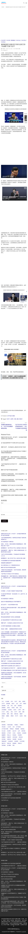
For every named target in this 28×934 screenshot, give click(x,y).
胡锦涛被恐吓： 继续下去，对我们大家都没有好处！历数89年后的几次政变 (13, 490)
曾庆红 (8, 707)
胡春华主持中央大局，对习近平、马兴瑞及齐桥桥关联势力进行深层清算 (13, 587)
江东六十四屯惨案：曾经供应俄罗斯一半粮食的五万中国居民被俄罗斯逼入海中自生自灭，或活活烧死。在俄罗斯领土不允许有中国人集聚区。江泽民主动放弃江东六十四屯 (13, 634)
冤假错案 (17, 728)
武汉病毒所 (4, 709)
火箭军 (11, 419)
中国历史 (3, 48)
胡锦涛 (3, 715)
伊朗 (20, 701)
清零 (23, 709)
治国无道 (9, 739)
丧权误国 (3, 724)
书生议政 (3, 726)
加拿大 (13, 703)
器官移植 (3, 705)
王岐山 (7, 711)
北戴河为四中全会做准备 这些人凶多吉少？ (11, 665)
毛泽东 (14, 709)
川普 (8, 705)
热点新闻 (20, 739)
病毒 (23, 711)
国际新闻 (3, 733)
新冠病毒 (20, 705)
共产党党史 (18, 726)
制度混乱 (22, 728)
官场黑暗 (20, 735)
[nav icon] (26, 3)
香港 (25, 715)
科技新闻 (16, 741)
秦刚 (18, 419)
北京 (17, 703)
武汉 (21, 707)
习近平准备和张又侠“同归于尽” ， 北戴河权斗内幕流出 (13, 668)
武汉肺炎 (10, 709)
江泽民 (19, 709)
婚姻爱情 (3, 735)
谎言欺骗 (3, 745)
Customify (24, 931)
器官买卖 (23, 730)
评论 (2, 503)
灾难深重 (14, 739)
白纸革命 (3, 713)
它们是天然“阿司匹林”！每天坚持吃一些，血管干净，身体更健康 (14, 594)
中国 (12, 701)
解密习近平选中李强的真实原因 (9, 469)
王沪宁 (15, 711)
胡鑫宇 (21, 713)
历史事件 (9, 730)
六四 (13, 726)
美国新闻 (14, 743)
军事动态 (12, 728)
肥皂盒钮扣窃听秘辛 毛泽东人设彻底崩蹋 (10, 617)
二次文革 (9, 726)
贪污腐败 (9, 745)
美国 (12, 713)
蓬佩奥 (7, 715)
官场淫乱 (14, 735)
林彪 (17, 707)
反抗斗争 (14, 730)
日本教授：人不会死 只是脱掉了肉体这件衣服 (11, 591)
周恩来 (24, 703)
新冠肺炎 (3, 707)
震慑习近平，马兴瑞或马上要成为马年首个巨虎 (13, 447)
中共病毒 (7, 701)
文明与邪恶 (15, 737)
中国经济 (21, 724)
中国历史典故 (10, 724)
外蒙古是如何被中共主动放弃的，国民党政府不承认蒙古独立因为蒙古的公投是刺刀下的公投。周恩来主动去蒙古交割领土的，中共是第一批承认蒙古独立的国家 (13, 641)
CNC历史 (23, 40)
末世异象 (3, 739)
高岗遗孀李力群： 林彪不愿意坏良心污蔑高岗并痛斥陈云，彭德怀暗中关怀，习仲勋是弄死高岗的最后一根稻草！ (14, 458)
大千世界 (9, 733)
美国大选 (16, 713)
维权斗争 (3, 743)
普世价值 (21, 737)
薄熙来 (12, 715)
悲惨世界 (9, 737)
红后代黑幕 (22, 741)
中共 (3, 701)
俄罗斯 (23, 701)
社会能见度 (10, 741)
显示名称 (3, 514)
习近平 (8, 419)
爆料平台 (17, 928)
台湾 (21, 703)
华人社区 (3, 730)
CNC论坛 (18, 40)
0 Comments (4, 50)
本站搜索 (3, 694)
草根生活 (20, 743)
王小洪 (3, 711)
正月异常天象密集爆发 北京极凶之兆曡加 (10, 626)
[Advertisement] (14, 26)
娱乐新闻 (24, 733)
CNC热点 (3, 42)
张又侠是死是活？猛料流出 (7, 598)
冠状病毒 (8, 703)
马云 (3, 718)
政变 (15, 705)
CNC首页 (3, 40)
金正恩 (21, 715)
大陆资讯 (19, 733)
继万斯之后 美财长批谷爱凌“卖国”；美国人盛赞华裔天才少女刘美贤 (13, 608)
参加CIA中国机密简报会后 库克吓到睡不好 (11, 601)
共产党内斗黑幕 (17, 48)
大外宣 (14, 733)
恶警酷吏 (3, 737)
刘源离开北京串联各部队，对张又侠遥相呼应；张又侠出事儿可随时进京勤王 (14, 474)
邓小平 (16, 715)
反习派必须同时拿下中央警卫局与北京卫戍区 (12, 442)
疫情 (20, 711)
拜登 (12, 705)
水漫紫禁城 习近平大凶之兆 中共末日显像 (12, 485)
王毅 (15, 419)
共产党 (3, 703)
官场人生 (9, 735)
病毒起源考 (4, 741)
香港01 (20, 419)
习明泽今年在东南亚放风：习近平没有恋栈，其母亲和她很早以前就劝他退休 (14, 480)
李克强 (13, 707)
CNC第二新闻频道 (10, 40)
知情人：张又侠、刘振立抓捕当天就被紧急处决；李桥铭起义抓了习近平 (13, 613)
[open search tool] (23, 3)
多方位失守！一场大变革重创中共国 (9, 604)
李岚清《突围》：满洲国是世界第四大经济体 (11, 629)
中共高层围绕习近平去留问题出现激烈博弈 (11, 663)
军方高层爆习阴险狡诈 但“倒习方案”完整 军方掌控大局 (13, 670)
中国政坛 (16, 724)
